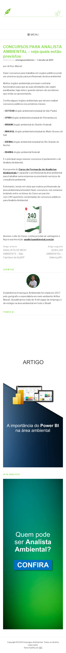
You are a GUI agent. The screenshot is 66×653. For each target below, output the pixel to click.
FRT (40, 648)
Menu (35, 34)
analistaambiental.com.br (39, 239)
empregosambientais (25, 60)
